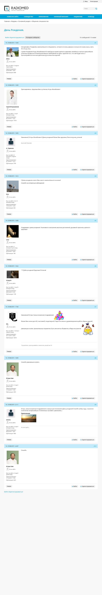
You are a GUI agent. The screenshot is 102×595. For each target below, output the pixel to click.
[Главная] (16, 8)
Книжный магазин (61, 17)
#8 (95, 358)
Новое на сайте (12, 17)
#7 (95, 307)
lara (7, 194)
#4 (95, 176)
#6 (95, 266)
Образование (43, 17)
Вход (86, 1)
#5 (95, 220)
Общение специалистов (40, 21)
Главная (7, 21)
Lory (7, 240)
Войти (7, 37)
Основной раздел (24, 21)
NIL (7, 324)
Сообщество (28, 17)
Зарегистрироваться (17, 37)
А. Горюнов (10, 148)
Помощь (91, 17)
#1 (95, 43)
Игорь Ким (9, 378)
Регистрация (94, 1)
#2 (95, 85)
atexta (8, 420)
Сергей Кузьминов (12, 107)
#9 (95, 405)
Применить (96, 8)
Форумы (14, 21)
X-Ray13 (8, 280)
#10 (95, 446)
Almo (8, 59)
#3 (95, 133)
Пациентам (78, 17)
